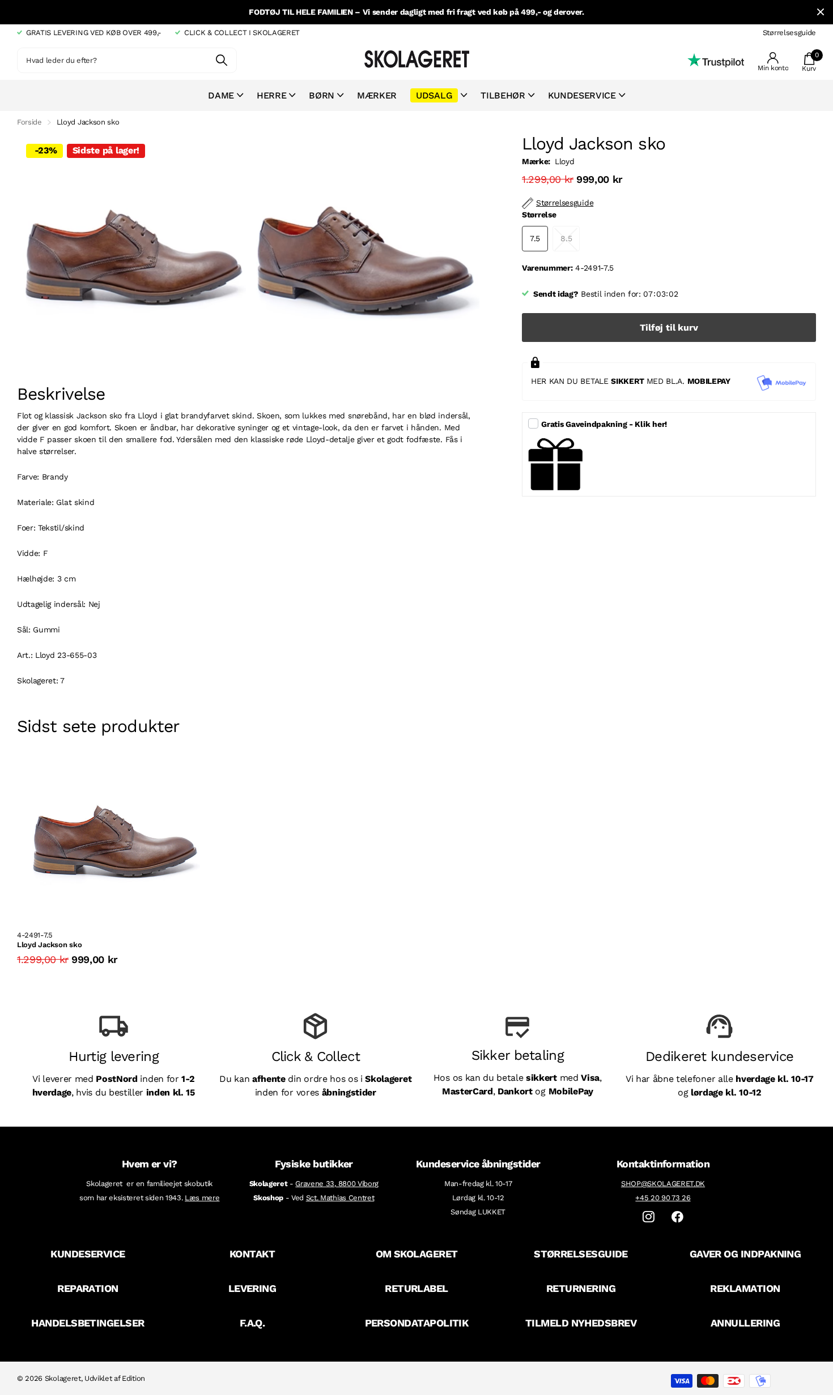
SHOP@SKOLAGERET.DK (663, 1183)
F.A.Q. (252, 1323)
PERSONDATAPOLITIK (417, 1323)
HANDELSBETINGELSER (87, 1323)
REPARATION (87, 1288)
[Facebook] (677, 1217)
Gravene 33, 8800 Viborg (337, 1183)
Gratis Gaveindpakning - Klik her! (604, 424)
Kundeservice (582, 95)
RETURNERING (580, 1288)
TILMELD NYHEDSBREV (580, 1323)
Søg (221, 60)
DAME (221, 95)
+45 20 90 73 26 (662, 1197)
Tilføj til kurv (669, 328)
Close (820, 12)
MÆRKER (377, 95)
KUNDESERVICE (87, 1254)
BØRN (321, 95)
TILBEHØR (503, 95)
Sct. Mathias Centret (340, 1197)
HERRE (271, 95)
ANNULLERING (745, 1323)
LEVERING (252, 1288)
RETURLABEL (416, 1288)
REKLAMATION (745, 1288)
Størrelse (539, 215)
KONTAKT (252, 1254)
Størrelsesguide (789, 32)
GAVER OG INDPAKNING (745, 1254)
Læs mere (202, 1197)
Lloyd (564, 161)
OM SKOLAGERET (417, 1254)
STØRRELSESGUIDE (581, 1254)
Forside (29, 122)
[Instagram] (648, 1217)
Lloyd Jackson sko (49, 944)
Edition (133, 1378)
